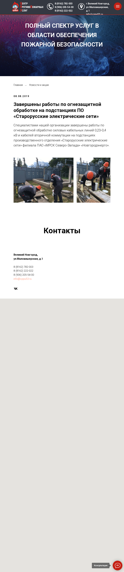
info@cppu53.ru (94, 14)
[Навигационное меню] (117, 6)
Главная (18, 85)
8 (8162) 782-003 (63, 3)
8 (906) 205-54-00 (64, 7)
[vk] (16, 289)
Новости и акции (39, 85)
